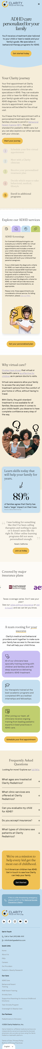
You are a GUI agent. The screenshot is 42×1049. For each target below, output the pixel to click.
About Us (5, 954)
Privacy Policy (18, 1041)
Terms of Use (7, 1041)
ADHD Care (6, 980)
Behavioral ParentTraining (9, 986)
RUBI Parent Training (9, 991)
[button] (39, 4)
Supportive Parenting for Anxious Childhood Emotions (19, 1000)
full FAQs (35, 770)
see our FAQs (25, 296)
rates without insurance (21, 605)
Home (4, 950)
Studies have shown (11, 370)
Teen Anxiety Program (10, 1005)
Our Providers (7, 966)
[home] (13, 4)
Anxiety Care (7, 995)
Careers (5, 962)
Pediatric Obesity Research (12, 970)
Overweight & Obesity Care (12, 1009)
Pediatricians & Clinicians (11, 1019)
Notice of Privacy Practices (12, 1043)
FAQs (3, 958)
